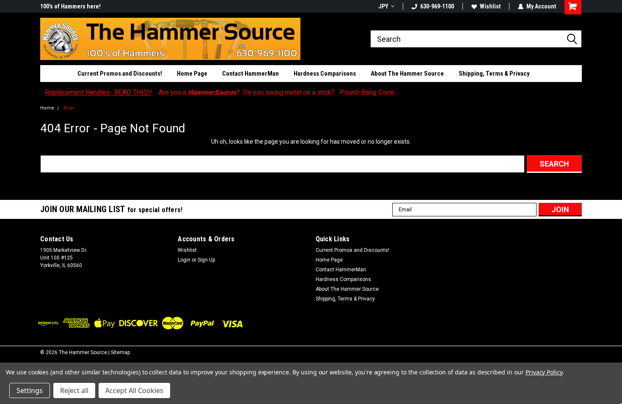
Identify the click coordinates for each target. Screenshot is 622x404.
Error (68, 108)
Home (47, 108)
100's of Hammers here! (70, 6)
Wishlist (490, 6)
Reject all (74, 390)
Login (184, 260)
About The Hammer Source (407, 73)
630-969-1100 (437, 6)
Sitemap (120, 352)
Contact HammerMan (250, 73)
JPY (383, 6)
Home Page (192, 73)
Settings (30, 390)
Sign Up (206, 260)
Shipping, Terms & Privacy (494, 73)
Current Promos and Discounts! (119, 73)
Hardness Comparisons (325, 73)
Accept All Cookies (134, 390)
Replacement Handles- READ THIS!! (98, 92)
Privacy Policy (544, 372)
